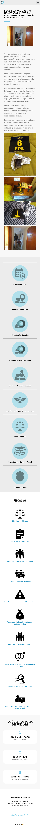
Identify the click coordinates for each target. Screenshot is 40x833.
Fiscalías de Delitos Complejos (20, 687)
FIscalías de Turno (20, 284)
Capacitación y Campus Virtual (20, 462)
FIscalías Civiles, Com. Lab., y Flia (20, 561)
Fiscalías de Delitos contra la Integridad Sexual (20, 665)
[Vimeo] (24, 815)
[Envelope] (13, 815)
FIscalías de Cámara (20, 521)
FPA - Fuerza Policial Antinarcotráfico (20, 411)
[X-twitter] (18, 815)
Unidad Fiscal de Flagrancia (20, 360)
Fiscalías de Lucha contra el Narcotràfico (20, 602)
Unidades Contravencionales (20, 386)
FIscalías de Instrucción (20, 541)
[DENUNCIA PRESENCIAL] (20, 772)
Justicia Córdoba (20, 487)
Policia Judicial (20, 437)
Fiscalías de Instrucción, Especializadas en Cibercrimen (20, 708)
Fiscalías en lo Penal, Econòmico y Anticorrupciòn (20, 623)
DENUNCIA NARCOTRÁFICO (20, 737)
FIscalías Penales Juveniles (20, 582)
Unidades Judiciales (20, 310)
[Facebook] (16, 815)
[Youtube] (21, 815)
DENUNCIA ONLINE (20, 757)
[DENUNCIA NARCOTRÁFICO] (20, 732)
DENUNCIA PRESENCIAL (20, 777)
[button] (37, 2)
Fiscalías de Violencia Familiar (20, 644)
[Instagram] (27, 815)
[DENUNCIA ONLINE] (20, 752)
